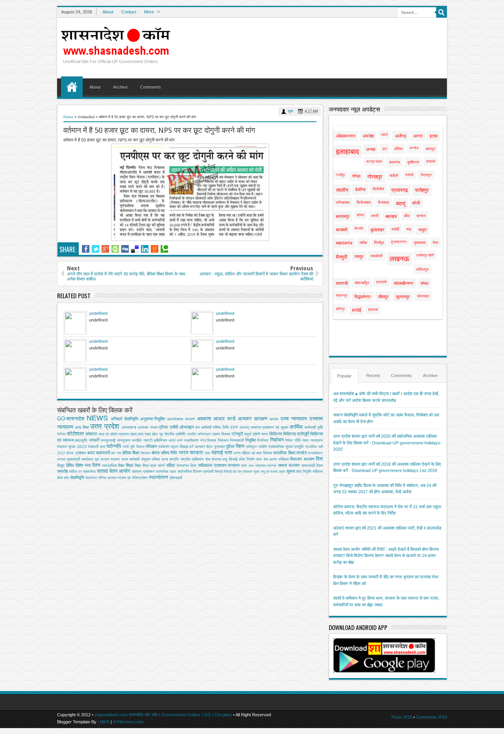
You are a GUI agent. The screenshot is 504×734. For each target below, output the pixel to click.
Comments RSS (431, 717)
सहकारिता (89, 472)
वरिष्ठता (284, 459)
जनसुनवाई (107, 440)
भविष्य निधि (169, 452)
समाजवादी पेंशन (312, 465)
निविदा (289, 440)
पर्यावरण (163, 446)
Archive (120, 87)
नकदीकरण (191, 440)
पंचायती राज (96, 446)
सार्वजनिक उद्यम (166, 472)
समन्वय (271, 466)
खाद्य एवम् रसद (140, 434)
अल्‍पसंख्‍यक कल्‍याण (181, 419)
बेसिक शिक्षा (130, 452)
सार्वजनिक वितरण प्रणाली (195, 471)
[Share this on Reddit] (154, 249)
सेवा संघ (63, 478)
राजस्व (115, 459)
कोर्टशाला (75, 434)
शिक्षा (129, 465)
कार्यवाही (310, 427)
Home (72, 86)
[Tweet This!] (95, 249)
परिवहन (151, 446)
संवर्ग (161, 465)
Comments (150, 87)
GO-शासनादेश (70, 419)
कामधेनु (244, 427)
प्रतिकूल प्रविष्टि (256, 447)
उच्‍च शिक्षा (82, 427)
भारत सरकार (191, 452)
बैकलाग (145, 453)
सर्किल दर (75, 472)
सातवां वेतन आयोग (113, 471)
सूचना (290, 471)
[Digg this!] (125, 249)
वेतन (96, 465)
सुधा (290, 111)
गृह (161, 434)
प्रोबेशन (80, 453)
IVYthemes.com (128, 721)
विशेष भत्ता (83, 465)
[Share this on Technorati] (164, 249)
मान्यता (61, 459)
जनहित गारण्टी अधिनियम (149, 440)
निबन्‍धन (223, 440)
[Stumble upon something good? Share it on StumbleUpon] (115, 249)
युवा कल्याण (101, 459)
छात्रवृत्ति (81, 440)
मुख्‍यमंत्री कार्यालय (80, 459)
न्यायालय (316, 440)
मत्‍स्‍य (237, 453)
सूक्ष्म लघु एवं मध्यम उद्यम (269, 472)
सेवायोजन (91, 478)
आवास (273, 419)
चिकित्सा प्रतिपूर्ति (296, 433)
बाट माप (116, 453)
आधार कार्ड (224, 419)
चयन (264, 434)
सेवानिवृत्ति (77, 477)
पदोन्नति (113, 446)
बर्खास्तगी (103, 452)
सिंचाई (218, 472)
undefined (98, 313)
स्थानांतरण (158, 477)
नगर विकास (208, 440)
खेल (155, 434)
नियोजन (263, 440)
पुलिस (230, 446)
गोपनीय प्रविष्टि (175, 434)
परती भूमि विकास (134, 447)
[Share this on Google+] (105, 249)
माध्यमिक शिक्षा (284, 452)
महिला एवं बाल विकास (257, 453)
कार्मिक (296, 427)
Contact (128, 11)
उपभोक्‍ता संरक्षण (148, 427)
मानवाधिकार (315, 453)
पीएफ (209, 447)
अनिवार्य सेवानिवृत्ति (124, 418)
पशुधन (174, 447)
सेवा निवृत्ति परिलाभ (309, 471)
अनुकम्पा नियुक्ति (152, 418)
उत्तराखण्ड (129, 427)
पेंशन (240, 446)
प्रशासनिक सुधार (281, 446)
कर (197, 427)
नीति (298, 440)
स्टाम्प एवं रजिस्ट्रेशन (133, 478)
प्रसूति (299, 446)
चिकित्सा (275, 433)
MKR (104, 721)
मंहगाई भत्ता (221, 452)
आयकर (245, 419)
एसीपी (174, 427)
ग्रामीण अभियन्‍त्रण (199, 434)
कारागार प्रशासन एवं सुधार (269, 427)
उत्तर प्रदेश (104, 426)
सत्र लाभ (247, 466)
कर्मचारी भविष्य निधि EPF (219, 427)
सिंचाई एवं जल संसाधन (238, 472)
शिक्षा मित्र (142, 465)
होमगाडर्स (176, 478)
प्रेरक (70, 453)
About (107, 11)
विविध (70, 465)
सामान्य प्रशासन (143, 471)
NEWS (97, 418)
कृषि (320, 427)
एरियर (163, 427)
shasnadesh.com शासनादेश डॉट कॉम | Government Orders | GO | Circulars (163, 714)
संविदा (170, 465)
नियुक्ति (250, 440)
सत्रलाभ (260, 466)
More (149, 11)
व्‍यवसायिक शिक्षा (113, 465)
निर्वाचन (277, 440)
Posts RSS (401, 717)
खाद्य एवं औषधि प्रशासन (113, 434)
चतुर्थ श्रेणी (252, 434)
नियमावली (237, 440)
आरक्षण (260, 419)
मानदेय (301, 452)
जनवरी (94, 440)
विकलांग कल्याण (302, 459)
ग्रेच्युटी (237, 433)
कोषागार (91, 433)
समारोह (62, 471)
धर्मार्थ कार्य (176, 440)
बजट (91, 452)
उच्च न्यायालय (293, 419)
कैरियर (61, 434)
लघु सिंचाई (229, 459)
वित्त (319, 459)
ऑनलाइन (187, 427)
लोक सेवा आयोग (266, 459)
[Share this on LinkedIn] (144, 249)
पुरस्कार (219, 446)
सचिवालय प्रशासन (212, 465)
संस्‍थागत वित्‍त (186, 465)
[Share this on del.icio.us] (135, 249)
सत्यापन (233, 465)
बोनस (155, 452)
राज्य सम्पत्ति (170, 459)
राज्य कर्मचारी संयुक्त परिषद (140, 459)
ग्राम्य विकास (221, 434)
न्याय (305, 440)
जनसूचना (123, 440)
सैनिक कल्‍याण (107, 478)
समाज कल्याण (289, 465)
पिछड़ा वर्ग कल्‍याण (192, 446)
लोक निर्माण (246, 459)
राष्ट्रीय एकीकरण (192, 459)
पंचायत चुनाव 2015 (72, 446)
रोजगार (216, 459)
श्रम (153, 465)
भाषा (207, 453)
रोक (207, 459)
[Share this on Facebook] (85, 249)
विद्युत (61, 465)
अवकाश (204, 419)
